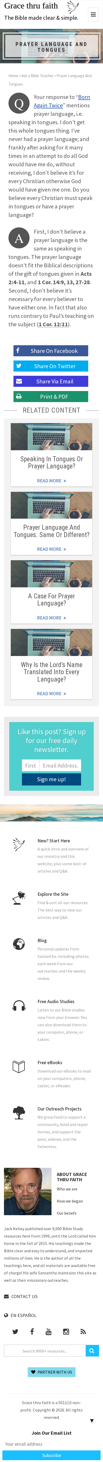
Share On (55, 366)
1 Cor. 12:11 (53, 324)
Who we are (67, 1188)
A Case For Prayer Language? (51, 599)
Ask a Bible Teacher (37, 75)
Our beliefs (67, 1213)
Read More (51, 436)
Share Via (54, 381)
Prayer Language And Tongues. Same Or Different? (52, 531)
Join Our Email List (52, 1433)
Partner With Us (54, 1372)
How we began (70, 1201)
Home (13, 75)
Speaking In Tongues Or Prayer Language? (51, 462)
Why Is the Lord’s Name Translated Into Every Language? (51, 672)
